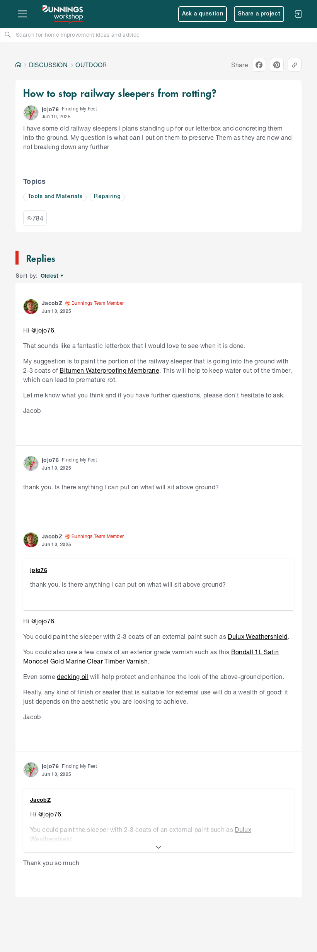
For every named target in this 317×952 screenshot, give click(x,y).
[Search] (7, 34)
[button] (31, 112)
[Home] (18, 65)
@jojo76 (42, 330)
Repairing (107, 196)
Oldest (50, 276)
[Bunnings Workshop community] (63, 13)
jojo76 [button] (50, 109)
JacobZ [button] (52, 303)
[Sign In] (298, 14)
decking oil (73, 676)
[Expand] (158, 847)
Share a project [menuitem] (259, 14)
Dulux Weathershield (257, 636)
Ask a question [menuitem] (202, 14)
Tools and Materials (54, 196)
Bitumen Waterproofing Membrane (109, 370)
